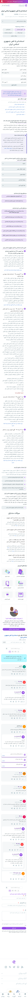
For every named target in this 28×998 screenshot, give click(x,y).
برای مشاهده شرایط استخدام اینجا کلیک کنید (13, 270)
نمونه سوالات (19, 33)
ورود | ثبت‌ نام (5, 5)
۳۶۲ (10, 651)
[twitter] (10, 967)
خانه (26, 16)
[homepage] (14, 962)
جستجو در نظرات (22, 639)
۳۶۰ (15, 651)
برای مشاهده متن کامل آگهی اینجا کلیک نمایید (13, 305)
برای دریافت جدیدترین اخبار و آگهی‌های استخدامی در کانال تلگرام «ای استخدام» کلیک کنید (12, 658)
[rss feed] (22, 967)
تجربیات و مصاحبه (8, 33)
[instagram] (6, 967)
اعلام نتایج (14, 85)
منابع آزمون (8, 29)
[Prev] (18, 652)
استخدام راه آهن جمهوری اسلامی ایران (14, 11)
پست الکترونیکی (23, 903)
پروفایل (2, 996)
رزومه (8, 996)
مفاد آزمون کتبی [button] (22, 185)
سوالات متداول (14, 36)
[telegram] (14, 967)
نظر (25, 910)
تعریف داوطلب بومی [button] (21, 169)
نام (25, 895)
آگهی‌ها (14, 996)
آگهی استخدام (20, 29)
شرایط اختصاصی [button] (22, 180)
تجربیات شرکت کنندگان (14, 629)
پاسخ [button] (23, 674)
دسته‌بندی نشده (21, 16)
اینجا (16, 525)
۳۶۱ (12, 651)
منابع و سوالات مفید (8, 148)
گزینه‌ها (19, 996)
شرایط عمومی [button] (22, 174)
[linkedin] (18, 967)
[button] (16, 14)
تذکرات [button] (24, 163)
